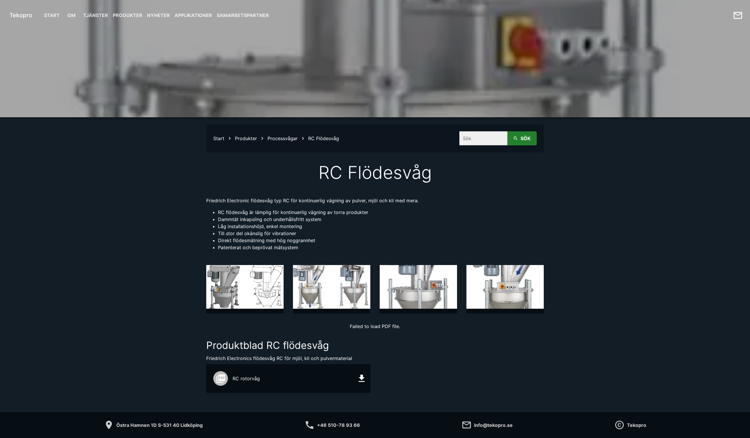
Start (52, 15)
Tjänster (95, 15)
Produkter (127, 15)
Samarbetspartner (243, 15)
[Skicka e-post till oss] (737, 15)
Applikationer (193, 15)
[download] (361, 378)
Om (71, 15)
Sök (526, 138)
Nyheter (158, 15)
